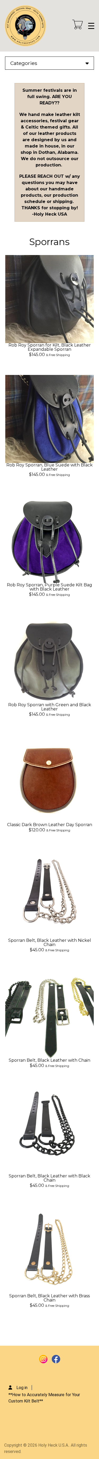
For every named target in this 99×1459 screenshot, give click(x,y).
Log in (21, 1387)
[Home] (25, 26)
